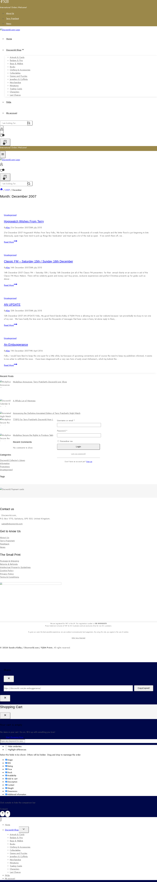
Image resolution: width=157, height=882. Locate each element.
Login (78, 447)
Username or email (70, 420)
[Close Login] (5, 698)
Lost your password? (78, 454)
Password (66, 430)
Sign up (89, 461)
